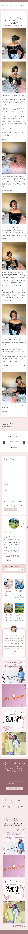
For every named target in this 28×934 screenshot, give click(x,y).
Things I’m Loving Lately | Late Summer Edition (8, 595)
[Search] (22, 569)
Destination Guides (19, 615)
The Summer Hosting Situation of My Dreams (8, 619)
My (11, 559)
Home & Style (8, 590)
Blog (15, 818)
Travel (21, 615)
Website (7, 496)
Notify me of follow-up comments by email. (13, 502)
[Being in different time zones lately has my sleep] (14, 719)
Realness (19, 592)
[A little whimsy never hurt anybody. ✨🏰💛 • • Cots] (14, 743)
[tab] (11, 447)
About (6, 820)
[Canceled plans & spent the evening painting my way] (14, 695)
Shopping (8, 591)
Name (6, 484)
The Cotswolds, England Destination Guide (19, 619)
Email (6, 490)
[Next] (24, 442)
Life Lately (19, 590)
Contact (16, 820)
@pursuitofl (20, 829)
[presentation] (8, 584)
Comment (7, 467)
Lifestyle (20, 25)
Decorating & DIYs (8, 614)
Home (5, 818)
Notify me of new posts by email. (14, 506)
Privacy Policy (8, 825)
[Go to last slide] (4, 442)
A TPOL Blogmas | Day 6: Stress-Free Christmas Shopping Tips (7, 424)
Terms (5, 823)
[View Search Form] (26, 1)
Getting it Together (21, 422)
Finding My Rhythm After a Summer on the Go (19, 596)
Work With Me (18, 825)
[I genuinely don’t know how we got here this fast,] (14, 671)
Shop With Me (18, 823)
